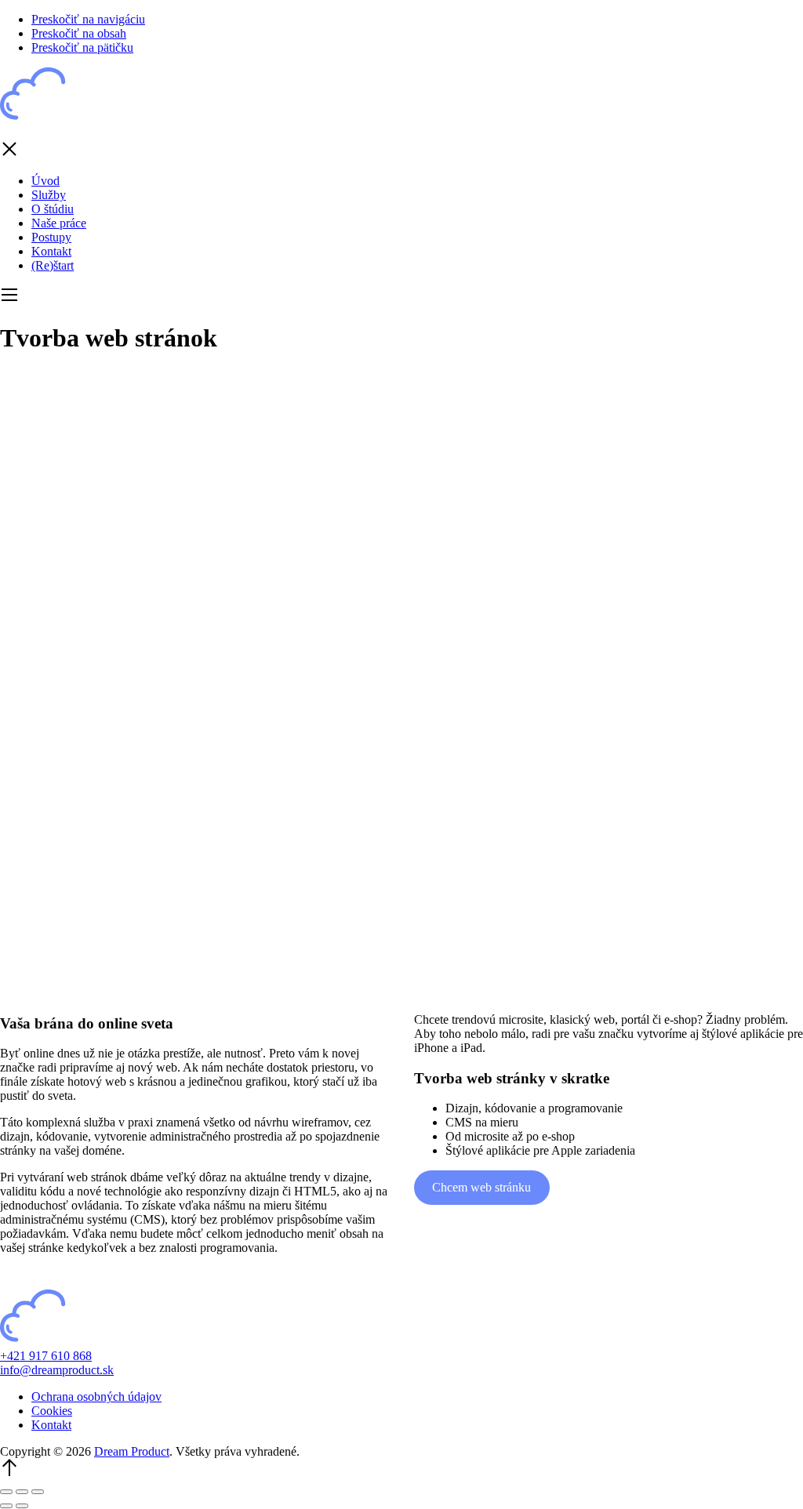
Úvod (45, 180)
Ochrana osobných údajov (96, 1396)
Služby (48, 194)
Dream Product (131, 1451)
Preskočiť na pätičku (82, 47)
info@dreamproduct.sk (57, 1370)
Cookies (51, 1410)
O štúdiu (52, 209)
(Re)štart (52, 265)
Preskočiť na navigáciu (88, 19)
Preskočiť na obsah (78, 33)
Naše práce (58, 223)
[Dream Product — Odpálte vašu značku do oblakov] (62, 119)
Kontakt (51, 251)
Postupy (51, 237)
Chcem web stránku (481, 1187)
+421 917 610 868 (46, 1355)
